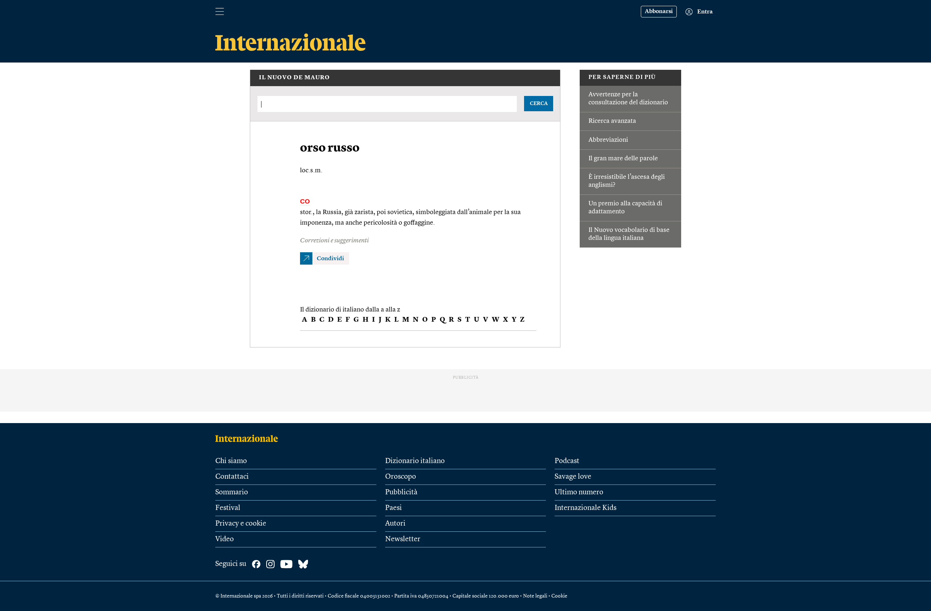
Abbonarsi (659, 12)
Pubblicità (401, 492)
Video (224, 539)
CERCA (539, 103)
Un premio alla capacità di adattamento (625, 207)
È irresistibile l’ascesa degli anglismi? (626, 181)
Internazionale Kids (585, 508)
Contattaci (232, 477)
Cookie (559, 596)
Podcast (567, 461)
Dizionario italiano (415, 461)
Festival (227, 508)
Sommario (231, 492)
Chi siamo (231, 461)
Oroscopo (400, 477)
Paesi (393, 508)
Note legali (535, 596)
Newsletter (402, 539)
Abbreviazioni (608, 140)
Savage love (573, 477)
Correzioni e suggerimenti (334, 240)
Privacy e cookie (240, 523)
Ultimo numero (579, 492)
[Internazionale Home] (249, 438)
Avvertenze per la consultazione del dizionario (628, 98)
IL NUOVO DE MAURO (294, 78)
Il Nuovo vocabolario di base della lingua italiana (629, 234)
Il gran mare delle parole (623, 158)
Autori (395, 523)
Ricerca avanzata (612, 121)
